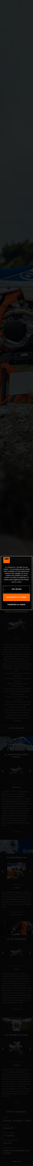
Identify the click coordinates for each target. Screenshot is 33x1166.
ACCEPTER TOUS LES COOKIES (16, 597)
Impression (19, 581)
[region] (16, 583)
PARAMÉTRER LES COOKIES (16, 604)
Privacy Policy (14, 581)
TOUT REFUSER (16, 589)
